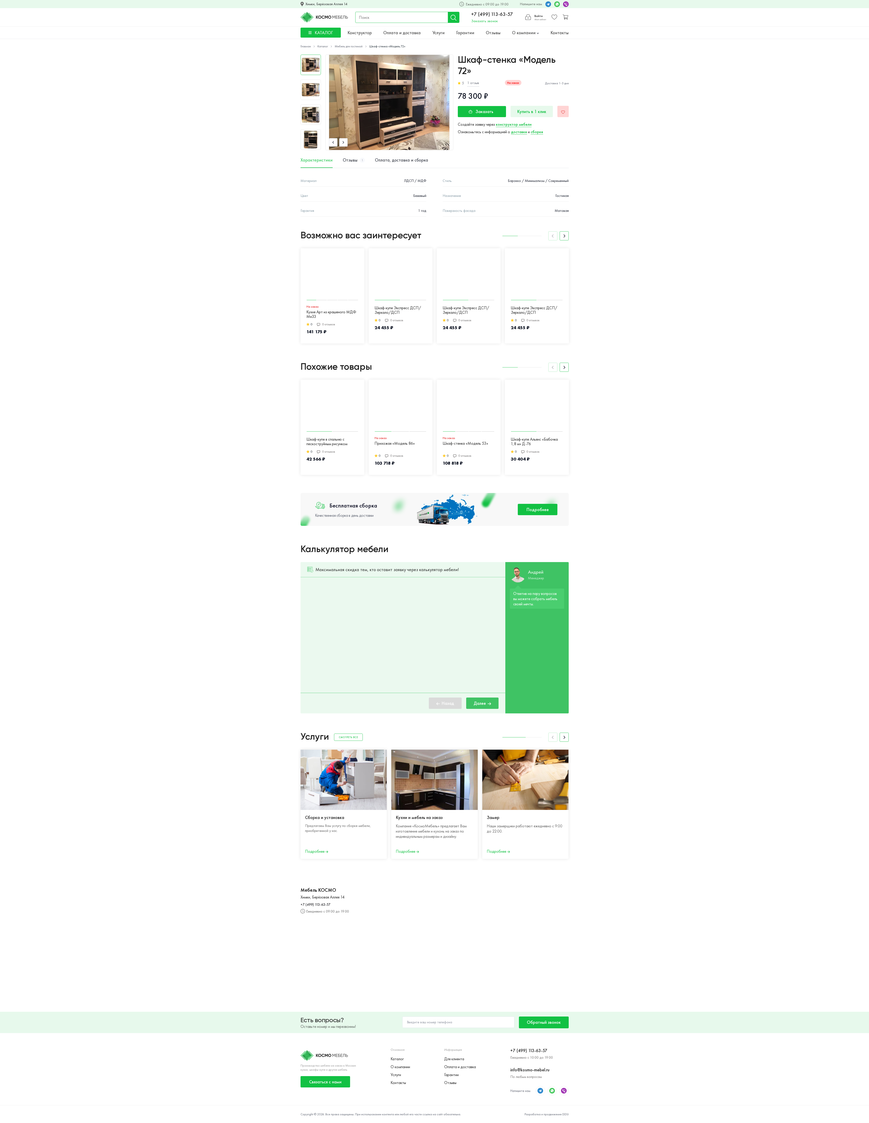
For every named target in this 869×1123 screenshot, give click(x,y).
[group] (389, 102)
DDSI (565, 1114)
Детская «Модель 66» (665, 443)
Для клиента (454, 1058)
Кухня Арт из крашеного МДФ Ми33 (331, 314)
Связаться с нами (325, 1082)
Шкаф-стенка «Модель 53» (465, 443)
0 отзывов (328, 324)
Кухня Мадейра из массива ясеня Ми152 (737, 445)
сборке (537, 131)
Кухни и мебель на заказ (419, 817)
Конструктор (360, 33)
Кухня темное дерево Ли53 (805, 443)
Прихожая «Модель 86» (395, 443)
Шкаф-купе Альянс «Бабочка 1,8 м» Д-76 (534, 441)
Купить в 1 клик (531, 111)
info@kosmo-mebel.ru (529, 1070)
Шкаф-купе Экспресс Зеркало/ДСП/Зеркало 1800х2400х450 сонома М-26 (673, 310)
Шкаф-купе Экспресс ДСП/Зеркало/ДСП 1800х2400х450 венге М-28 (534, 310)
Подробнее (537, 509)
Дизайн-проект (682, 817)
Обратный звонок (544, 1022)
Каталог (397, 1058)
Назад (448, 703)
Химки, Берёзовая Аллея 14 (326, 4)
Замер (493, 817)
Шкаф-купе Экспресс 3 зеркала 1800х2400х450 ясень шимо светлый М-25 (741, 310)
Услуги (438, 33)
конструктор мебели (514, 124)
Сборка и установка (324, 817)
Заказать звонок (484, 21)
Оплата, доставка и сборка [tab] (401, 160)
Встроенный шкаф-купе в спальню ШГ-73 (599, 441)
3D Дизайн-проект (595, 817)
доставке (519, 131)
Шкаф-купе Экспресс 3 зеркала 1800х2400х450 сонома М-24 (809, 310)
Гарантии (465, 33)
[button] (333, 142)
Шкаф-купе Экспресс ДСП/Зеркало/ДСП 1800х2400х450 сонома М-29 (468, 310)
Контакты (560, 33)
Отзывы (493, 33)
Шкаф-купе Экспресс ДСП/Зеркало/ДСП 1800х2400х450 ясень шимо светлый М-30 (398, 310)
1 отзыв (473, 82)
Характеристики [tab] (317, 160)
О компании (524, 33)
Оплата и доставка (402, 33)
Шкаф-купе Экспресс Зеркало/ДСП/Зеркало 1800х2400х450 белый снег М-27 (602, 310)
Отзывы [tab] (353, 160)
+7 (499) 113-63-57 (492, 14)
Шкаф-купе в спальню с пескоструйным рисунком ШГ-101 (326, 442)
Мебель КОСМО (318, 890)
